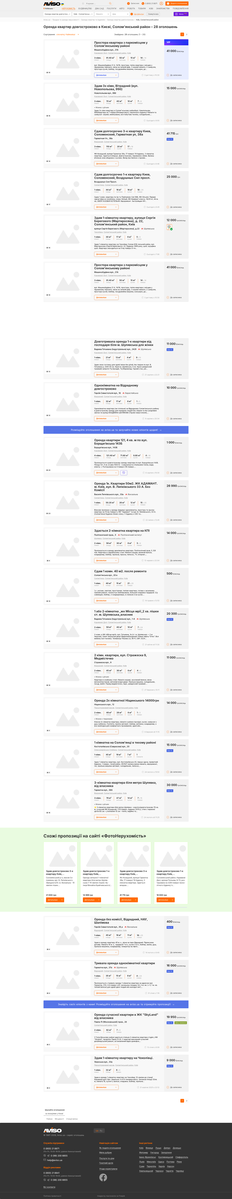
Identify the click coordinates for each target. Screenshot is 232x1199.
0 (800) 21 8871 (151, 3)
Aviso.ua (47, 20)
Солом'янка (99, 185)
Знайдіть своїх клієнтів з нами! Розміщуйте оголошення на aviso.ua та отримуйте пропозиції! (115, 1004)
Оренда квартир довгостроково (120, 20)
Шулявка (98, 538)
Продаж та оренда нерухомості (65, 20)
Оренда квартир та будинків (93, 20)
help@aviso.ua (54, 1160)
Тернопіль (151, 1166)
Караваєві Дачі (100, 53)
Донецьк (177, 1148)
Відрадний (98, 142)
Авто (121, 8)
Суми (141, 1166)
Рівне (179, 1162)
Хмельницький (146, 1171)
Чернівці (180, 1171)
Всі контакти (49, 1187)
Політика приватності (52, 1196)
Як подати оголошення (110, 1148)
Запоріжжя (166, 1152)
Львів (141, 1162)
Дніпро (167, 1148)
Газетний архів (106, 1163)
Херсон (170, 1166)
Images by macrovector (106, 1196)
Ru (101, 1130)
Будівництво (85, 8)
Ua (97, 1130)
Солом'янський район (117, 53)
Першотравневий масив (104, 708)
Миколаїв (151, 1162)
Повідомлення (180, 8)
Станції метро (72, 1119)
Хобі (151, 8)
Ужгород (154, 1152)
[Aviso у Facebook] (114, 1176)
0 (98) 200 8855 (59, 1180)
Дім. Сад (99, 8)
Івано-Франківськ (147, 1157)
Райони (49, 1119)
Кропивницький (165, 1157)
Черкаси (159, 1171)
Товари (142, 8)
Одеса (161, 1162)
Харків (162, 1166)
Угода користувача (108, 1168)
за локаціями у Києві (54, 1113)
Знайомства (163, 8)
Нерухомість (68, 8)
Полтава (170, 1162)
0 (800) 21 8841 (51, 1173)
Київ (129, 53)
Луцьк (158, 1148)
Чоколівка (98, 232)
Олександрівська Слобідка (105, 750)
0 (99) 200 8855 (59, 1155)
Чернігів (169, 1171)
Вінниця (149, 1148)
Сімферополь (181, 1157)
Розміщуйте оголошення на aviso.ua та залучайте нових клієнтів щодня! (115, 429)
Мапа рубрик (105, 1152)
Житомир (143, 1152)
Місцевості (59, 1119)
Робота (131, 8)
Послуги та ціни (106, 1158)
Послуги (111, 8)
